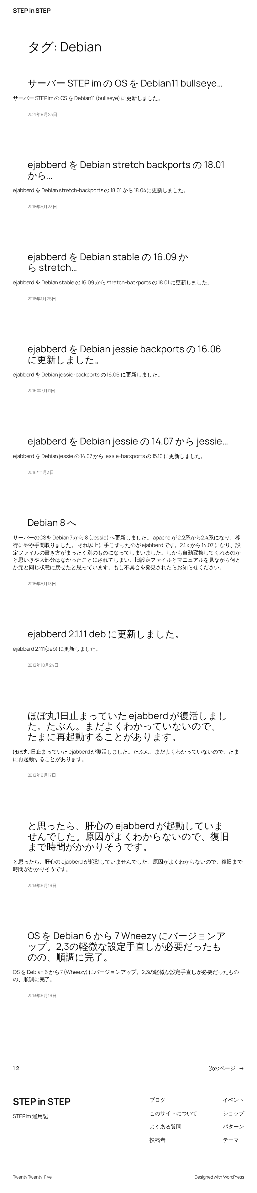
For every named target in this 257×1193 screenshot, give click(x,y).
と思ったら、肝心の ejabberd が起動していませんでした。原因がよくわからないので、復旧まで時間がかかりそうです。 (128, 836)
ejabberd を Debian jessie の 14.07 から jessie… (128, 441)
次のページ (226, 1068)
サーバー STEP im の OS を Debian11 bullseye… (125, 83)
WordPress (233, 1177)
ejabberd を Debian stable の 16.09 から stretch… (108, 261)
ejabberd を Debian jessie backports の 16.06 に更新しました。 (125, 354)
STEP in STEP (31, 10)
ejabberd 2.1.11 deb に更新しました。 (106, 633)
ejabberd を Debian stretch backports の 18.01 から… (126, 169)
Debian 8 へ (52, 522)
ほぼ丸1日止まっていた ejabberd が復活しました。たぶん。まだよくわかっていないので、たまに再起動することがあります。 (128, 726)
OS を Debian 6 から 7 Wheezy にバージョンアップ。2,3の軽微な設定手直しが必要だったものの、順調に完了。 (127, 946)
